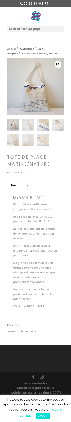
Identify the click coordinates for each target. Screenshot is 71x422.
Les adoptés (26, 49)
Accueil (11, 49)
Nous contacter (35, 383)
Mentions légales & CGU (35, 388)
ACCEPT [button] (43, 416)
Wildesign (41, 393)
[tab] (35, 185)
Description (19, 185)
